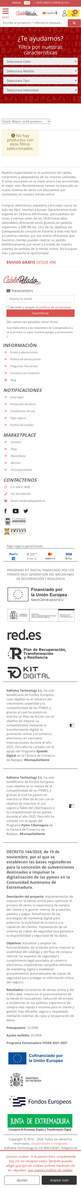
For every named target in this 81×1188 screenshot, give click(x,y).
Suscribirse (40, 313)
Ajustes (22, 1180)
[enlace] (72, 725)
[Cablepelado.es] (27, 13)
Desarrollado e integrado (49, 1143)
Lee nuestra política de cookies (50, 1170)
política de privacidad (55, 307)
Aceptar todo (59, 1180)
